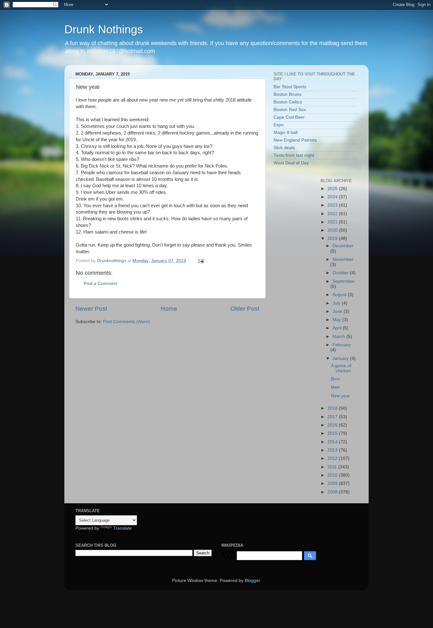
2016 (333, 425)
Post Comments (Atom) (126, 321)
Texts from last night (294, 155)
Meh (335, 387)
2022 (333, 213)
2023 (333, 205)
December (343, 245)
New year (340, 395)
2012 (333, 458)
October (341, 272)
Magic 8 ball (286, 132)
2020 (333, 230)
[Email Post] (200, 260)
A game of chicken (341, 368)
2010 (333, 475)
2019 (333, 238)
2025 (333, 188)
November (343, 259)
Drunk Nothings (103, 29)
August (340, 294)
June (338, 311)
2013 (333, 450)
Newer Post (91, 308)
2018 (333, 408)
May (337, 319)
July (337, 303)
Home (169, 308)
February (342, 344)
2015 (333, 433)
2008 (333, 492)
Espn (279, 124)
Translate (122, 528)
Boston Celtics (288, 102)
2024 (333, 197)
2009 (333, 483)
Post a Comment (100, 283)
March (339, 336)
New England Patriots (295, 140)
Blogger (252, 580)
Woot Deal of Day (291, 163)
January (341, 358)
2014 (333, 442)
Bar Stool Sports (290, 86)
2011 (332, 467)
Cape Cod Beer (289, 117)
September (344, 281)
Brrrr (335, 379)
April (338, 328)
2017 (333, 416)
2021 (333, 222)
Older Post (244, 308)
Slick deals (284, 147)
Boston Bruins (287, 94)
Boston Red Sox (290, 109)
